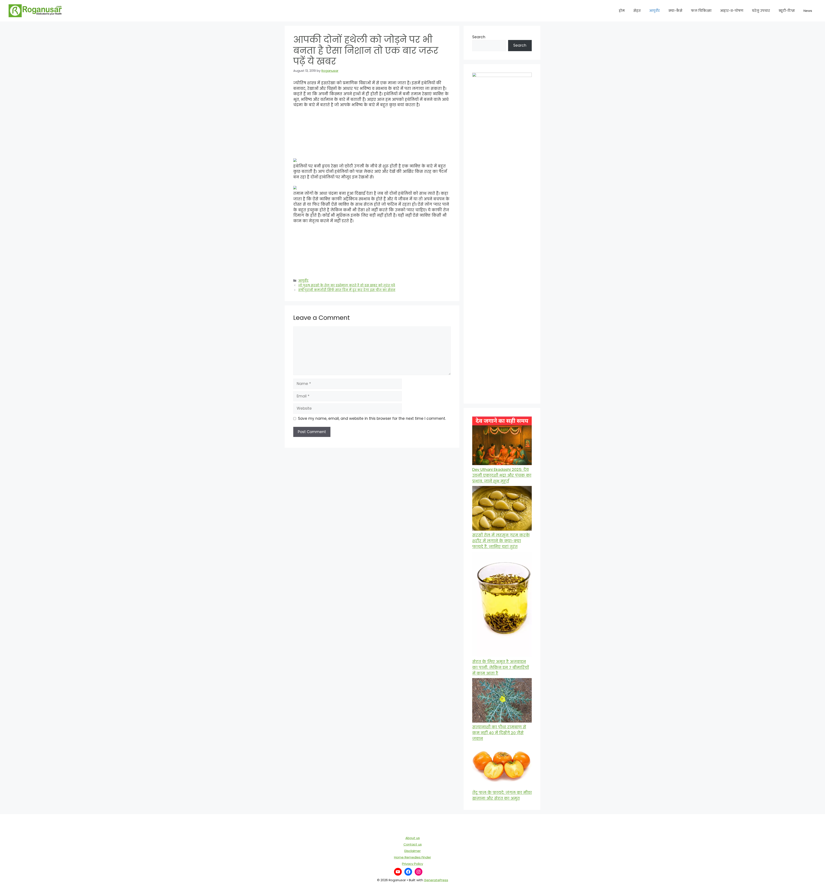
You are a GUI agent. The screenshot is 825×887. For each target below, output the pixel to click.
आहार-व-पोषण (731, 10)
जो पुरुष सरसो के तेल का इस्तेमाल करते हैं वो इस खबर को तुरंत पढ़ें (346, 285)
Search (478, 37)
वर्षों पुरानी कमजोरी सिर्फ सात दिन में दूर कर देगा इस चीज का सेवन (346, 290)
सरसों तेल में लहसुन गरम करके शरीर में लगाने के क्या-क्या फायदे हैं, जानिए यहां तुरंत (501, 540)
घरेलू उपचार (761, 10)
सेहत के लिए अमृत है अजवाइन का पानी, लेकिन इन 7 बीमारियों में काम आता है (500, 667)
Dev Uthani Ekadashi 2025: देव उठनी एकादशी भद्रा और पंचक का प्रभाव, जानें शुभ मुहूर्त (501, 475)
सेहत (637, 10)
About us (412, 838)
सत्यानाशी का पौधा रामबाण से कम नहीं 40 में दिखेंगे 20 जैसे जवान (499, 732)
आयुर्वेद (654, 10)
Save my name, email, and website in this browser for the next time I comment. (372, 418)
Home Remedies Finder (412, 857)
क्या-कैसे (675, 10)
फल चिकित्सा (701, 10)
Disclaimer (412, 851)
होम (622, 10)
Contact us (412, 844)
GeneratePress (436, 880)
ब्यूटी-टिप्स (787, 10)
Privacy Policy (412, 863)
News (808, 10)
